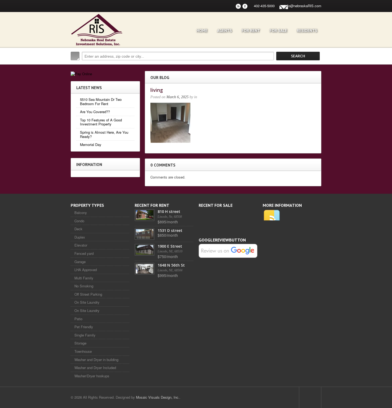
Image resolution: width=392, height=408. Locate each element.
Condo (79, 220)
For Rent (251, 30)
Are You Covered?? (95, 111)
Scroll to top (310, 397)
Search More (315, 67)
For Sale (278, 30)
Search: (75, 56)
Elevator (80, 245)
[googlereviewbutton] (228, 250)
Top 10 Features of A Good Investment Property (101, 122)
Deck (78, 228)
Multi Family (83, 277)
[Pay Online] (81, 73)
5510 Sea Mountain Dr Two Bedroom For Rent (101, 101)
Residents (307, 30)
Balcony (80, 212)
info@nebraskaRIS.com (303, 5)
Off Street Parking (88, 294)
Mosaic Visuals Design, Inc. (157, 397)
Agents (224, 30)
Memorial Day (90, 144)
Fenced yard (84, 253)
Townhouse (83, 351)
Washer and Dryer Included (95, 367)
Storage (80, 343)
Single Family (84, 335)
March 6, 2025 (177, 97)
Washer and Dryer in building (96, 359)
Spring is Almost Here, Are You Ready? (104, 134)
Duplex (79, 237)
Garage (80, 261)
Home (202, 30)
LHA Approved (85, 269)
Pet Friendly (83, 326)
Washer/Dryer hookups (91, 375)
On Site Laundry (86, 302)
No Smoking (83, 285)
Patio (78, 318)
